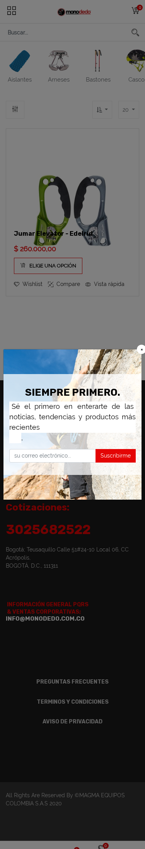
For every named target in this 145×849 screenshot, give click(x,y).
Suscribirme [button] (116, 456)
